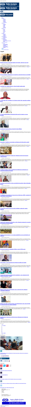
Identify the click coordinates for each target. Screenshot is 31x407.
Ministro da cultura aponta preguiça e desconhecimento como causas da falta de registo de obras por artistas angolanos (15, 304)
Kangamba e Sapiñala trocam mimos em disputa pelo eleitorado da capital (14, 142)
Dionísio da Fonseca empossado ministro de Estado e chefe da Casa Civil (14, 62)
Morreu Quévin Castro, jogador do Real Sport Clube (7, 387)
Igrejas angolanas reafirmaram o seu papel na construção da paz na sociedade (15, 74)
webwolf (4, 406)
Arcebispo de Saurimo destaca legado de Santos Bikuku (11, 128)
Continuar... (28, 66)
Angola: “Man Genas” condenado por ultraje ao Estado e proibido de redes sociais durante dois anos (13, 383)
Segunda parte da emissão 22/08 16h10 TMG (6, 370)
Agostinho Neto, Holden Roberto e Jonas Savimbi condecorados (12, 86)
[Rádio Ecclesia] (1, 12)
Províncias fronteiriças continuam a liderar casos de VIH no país (12, 249)
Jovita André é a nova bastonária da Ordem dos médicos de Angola (13, 262)
